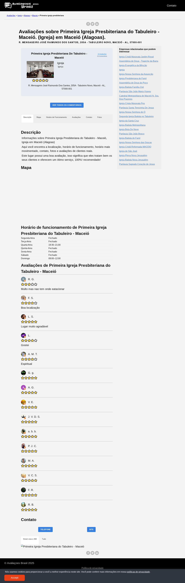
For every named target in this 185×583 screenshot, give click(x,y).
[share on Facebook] (88, 25)
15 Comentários (102, 56)
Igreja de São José (128, 151)
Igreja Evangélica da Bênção (133, 65)
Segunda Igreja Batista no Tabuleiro (136, 116)
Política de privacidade (92, 568)
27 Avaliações (102, 54)
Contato (171, 5)
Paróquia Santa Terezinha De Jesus (136, 107)
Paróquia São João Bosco (131, 133)
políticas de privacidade (138, 572)
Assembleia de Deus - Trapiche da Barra (138, 61)
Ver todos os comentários (66, 105)
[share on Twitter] (92, 25)
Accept (14, 577)
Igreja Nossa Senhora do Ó (132, 112)
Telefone (45, 529)
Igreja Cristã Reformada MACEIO (135, 147)
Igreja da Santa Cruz (129, 120)
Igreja (19, 16)
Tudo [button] (44, 539)
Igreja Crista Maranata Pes (132, 103)
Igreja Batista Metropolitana (132, 125)
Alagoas (27, 16)
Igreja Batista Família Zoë (131, 87)
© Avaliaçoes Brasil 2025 (19, 563)
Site (91, 529)
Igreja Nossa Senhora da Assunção (136, 74)
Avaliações (11, 16)
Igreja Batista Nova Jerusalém (133, 160)
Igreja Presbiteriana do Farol (133, 78)
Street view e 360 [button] (30, 539)
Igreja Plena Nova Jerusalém (133, 155)
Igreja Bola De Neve (129, 129)
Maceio (35, 16)
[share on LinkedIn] (97, 25)
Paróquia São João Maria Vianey (135, 91)
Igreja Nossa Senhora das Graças (135, 142)
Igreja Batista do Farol (129, 138)
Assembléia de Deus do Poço (133, 83)
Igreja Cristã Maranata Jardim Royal (136, 56)
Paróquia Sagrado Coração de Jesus (137, 164)
